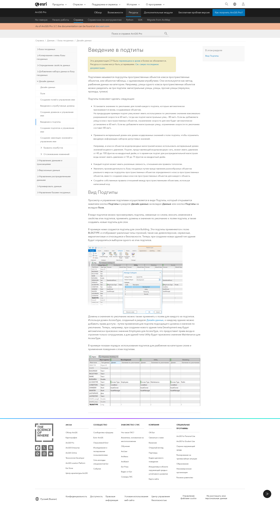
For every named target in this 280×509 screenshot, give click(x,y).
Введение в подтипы (50, 122)
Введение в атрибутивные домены (57, 106)
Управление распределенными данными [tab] (54, 178)
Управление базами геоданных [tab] (54, 192)
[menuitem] (77, 432)
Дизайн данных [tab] (46, 81)
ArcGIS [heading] (69, 425)
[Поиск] (227, 4)
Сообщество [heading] (100, 425)
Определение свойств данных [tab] (54, 65)
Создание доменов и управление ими (57, 114)
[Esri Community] (37, 453)
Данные (51, 40)
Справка (78, 19)
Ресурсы (133, 12)
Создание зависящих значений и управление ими (56, 140)
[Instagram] (44, 453)
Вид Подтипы (212, 56)
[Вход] (243, 4)
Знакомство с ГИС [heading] (130, 425)
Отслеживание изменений (56, 154)
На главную (41, 19)
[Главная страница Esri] (41, 4)
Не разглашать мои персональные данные (216, 497)
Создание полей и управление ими (57, 99)
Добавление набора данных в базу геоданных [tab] (56, 73)
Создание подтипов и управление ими (57, 130)
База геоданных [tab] (47, 49)
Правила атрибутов (53, 148)
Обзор (98, 12)
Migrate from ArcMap (158, 19)
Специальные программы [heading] (183, 427)
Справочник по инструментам (104, 19)
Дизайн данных (84, 40)
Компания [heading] (154, 425)
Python (129, 19)
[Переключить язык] (235, 4)
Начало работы (60, 19)
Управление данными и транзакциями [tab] (49, 162)
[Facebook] (37, 447)
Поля (42, 93)
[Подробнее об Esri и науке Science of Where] (44, 433)
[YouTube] (50, 453)
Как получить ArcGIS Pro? (229, 12)
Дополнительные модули (158, 12)
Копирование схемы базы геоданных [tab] (51, 57)
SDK (140, 19)
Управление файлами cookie (188, 497)
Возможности (115, 12)
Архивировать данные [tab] (50, 186)
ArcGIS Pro (40, 12)
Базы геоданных (66, 40)
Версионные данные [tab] (49, 170)
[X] (44, 447)
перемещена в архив (129, 60)
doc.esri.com (102, 26)
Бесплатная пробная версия (194, 12)
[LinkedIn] (50, 447)
